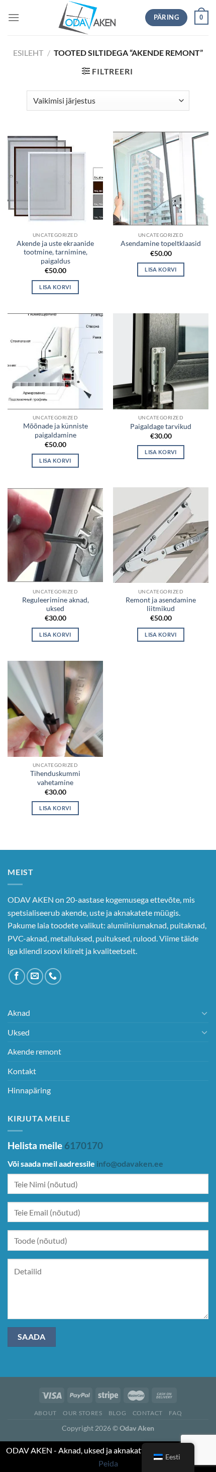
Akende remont (34, 1051)
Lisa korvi (55, 287)
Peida (108, 1463)
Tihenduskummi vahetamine (55, 778)
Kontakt (22, 1071)
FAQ (175, 1413)
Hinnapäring (29, 1090)
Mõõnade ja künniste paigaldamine (55, 430)
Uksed (19, 1032)
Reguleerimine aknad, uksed (55, 604)
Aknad (19, 1012)
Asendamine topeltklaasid (161, 243)
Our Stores (82, 1413)
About (45, 1413)
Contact (148, 1413)
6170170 (83, 1145)
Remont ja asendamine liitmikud (161, 604)
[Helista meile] (53, 976)
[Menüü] (14, 17)
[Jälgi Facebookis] (17, 976)
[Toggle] (204, 1013)
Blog (117, 1413)
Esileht (28, 52)
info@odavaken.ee (129, 1163)
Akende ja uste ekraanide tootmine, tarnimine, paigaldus (55, 252)
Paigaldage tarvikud (160, 426)
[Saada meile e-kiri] (35, 976)
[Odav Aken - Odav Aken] (87, 17)
